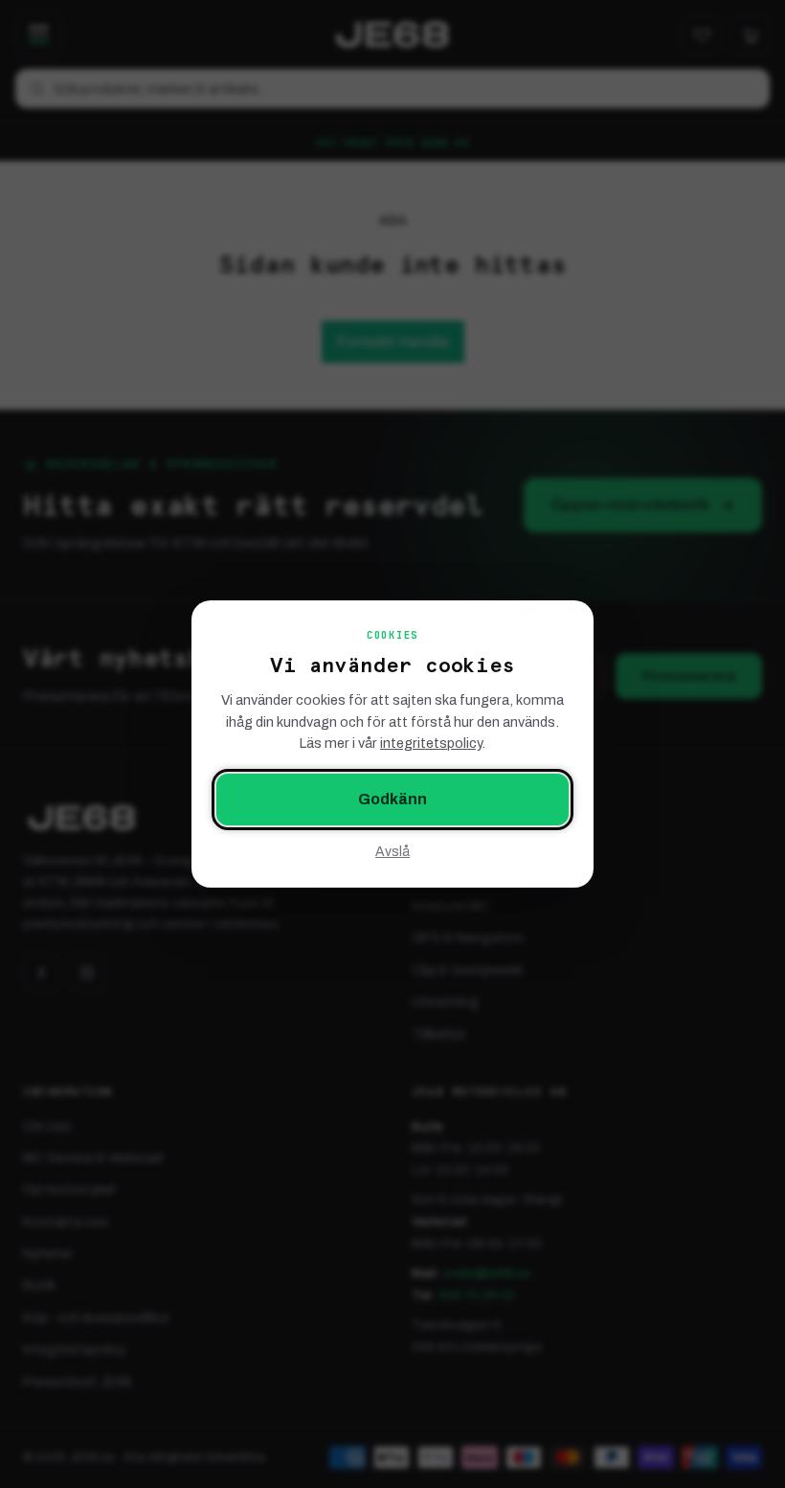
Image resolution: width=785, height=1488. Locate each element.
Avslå (392, 852)
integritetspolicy (431, 743)
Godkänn (392, 799)
